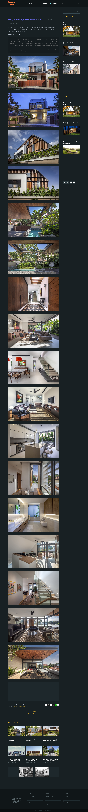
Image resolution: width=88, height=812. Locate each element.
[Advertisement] (34, 13)
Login (29, 804)
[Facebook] (46, 705)
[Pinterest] (51, 705)
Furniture (54, 3)
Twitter (66, 793)
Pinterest (67, 799)
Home (29, 793)
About (47, 793)
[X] (53, 705)
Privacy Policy (49, 796)
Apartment (43, 3)
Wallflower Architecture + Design (20, 706)
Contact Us (49, 802)
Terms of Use (49, 799)
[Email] (58, 705)
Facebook (67, 796)
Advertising (49, 804)
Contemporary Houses (13, 23)
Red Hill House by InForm (69, 61)
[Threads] (48, 705)
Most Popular (31, 796)
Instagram (67, 802)
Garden (63, 3)
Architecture (33, 3)
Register (30, 802)
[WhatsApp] (56, 705)
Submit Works (31, 799)
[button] (77, 3)
